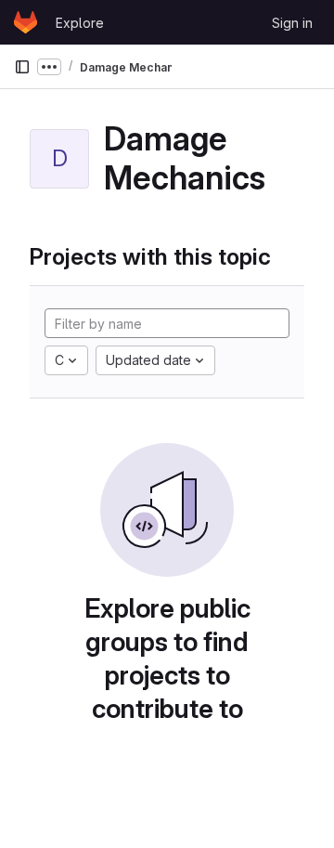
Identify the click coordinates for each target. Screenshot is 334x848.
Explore (80, 23)
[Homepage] (25, 22)
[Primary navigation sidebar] (22, 67)
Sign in (292, 23)
